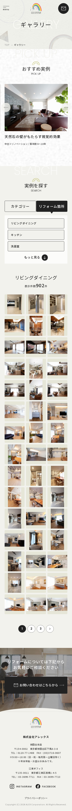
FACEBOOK (49, 786)
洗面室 (15, 246)
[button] (6, 107)
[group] (36, 115)
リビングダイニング (24, 223)
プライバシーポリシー (36, 798)
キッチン (16, 235)
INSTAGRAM (24, 786)
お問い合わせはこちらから (39, 685)
